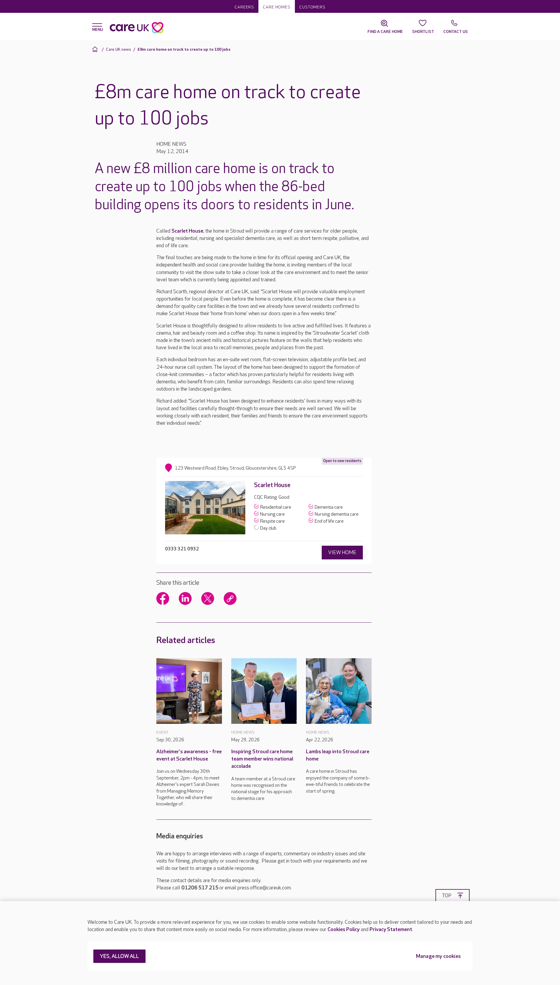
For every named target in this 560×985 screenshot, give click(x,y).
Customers (312, 7)
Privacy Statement (391, 929)
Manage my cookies (438, 957)
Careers (244, 7)
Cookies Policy (344, 929)
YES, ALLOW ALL (119, 957)
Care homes (276, 7)
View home (342, 552)
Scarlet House (187, 231)
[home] (95, 49)
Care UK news (118, 49)
